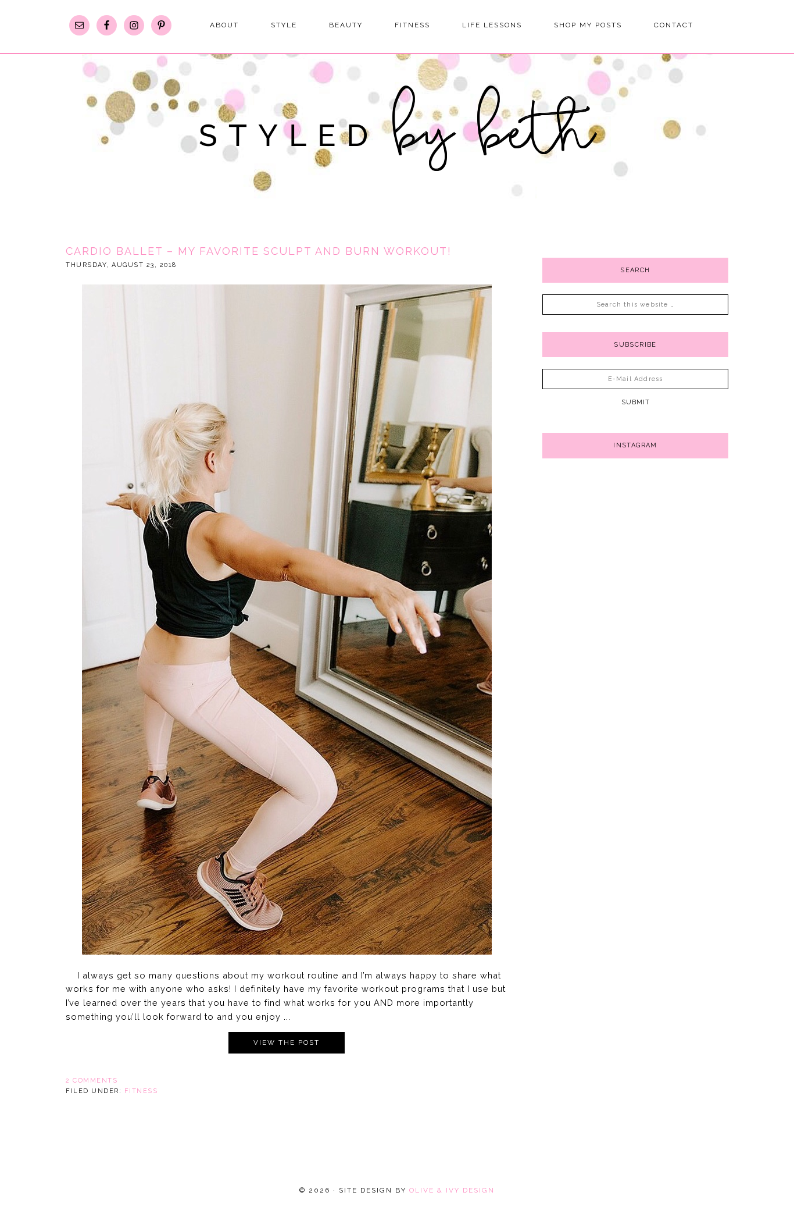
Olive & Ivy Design (452, 1190)
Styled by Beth (397, 133)
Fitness (141, 1091)
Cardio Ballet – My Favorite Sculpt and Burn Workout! (259, 251)
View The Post (286, 1042)
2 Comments (91, 1080)
